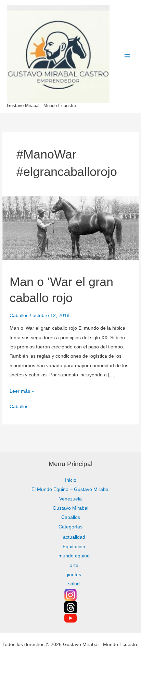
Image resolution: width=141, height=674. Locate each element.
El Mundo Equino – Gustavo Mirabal (70, 489)
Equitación (74, 546)
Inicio (70, 480)
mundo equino (74, 555)
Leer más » (22, 390)
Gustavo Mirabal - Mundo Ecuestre (41, 105)
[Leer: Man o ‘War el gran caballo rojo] (70, 227)
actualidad (74, 537)
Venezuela (70, 498)
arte (74, 565)
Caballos (19, 315)
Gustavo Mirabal (70, 508)
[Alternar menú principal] (127, 56)
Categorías (70, 526)
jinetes (74, 574)
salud (74, 583)
